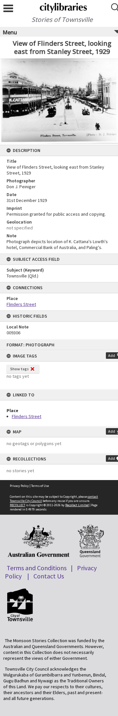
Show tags (19, 368)
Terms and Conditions (37, 568)
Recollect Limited (77, 505)
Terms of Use (40, 486)
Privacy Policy (19, 486)
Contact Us (48, 576)
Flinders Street (26, 416)
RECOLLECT (17, 505)
